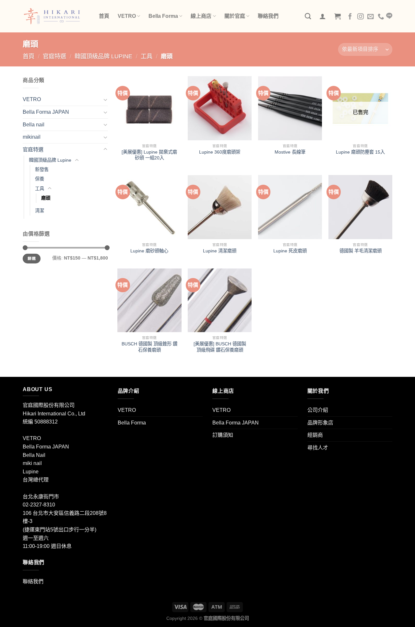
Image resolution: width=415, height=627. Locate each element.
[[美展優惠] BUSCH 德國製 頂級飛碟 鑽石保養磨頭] (220, 300)
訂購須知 (222, 435)
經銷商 (315, 435)
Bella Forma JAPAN (46, 112)
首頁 (104, 16)
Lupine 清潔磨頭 (219, 250)
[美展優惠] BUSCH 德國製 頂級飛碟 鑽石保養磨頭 (220, 347)
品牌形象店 (320, 422)
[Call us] (381, 16)
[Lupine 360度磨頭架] (220, 108)
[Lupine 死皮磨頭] (290, 207)
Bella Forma (163, 16)
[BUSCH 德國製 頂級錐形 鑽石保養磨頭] (149, 300)
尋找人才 (317, 447)
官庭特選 (54, 56)
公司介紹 (317, 410)
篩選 (32, 258)
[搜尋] (308, 16)
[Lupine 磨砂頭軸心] (149, 207)
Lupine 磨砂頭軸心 (149, 250)
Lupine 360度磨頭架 (219, 152)
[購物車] (337, 16)
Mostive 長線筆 (290, 152)
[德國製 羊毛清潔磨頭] (360, 207)
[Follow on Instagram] (360, 16)
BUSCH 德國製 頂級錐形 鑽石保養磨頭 (149, 347)
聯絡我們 (268, 16)
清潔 (39, 210)
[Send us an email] (370, 16)
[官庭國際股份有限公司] (56, 16)
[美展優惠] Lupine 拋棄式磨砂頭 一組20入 (149, 155)
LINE (389, 16)
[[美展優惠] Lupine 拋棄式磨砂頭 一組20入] (149, 108)
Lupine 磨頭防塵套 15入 (360, 152)
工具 (146, 56)
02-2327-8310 (39, 504)
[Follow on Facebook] (350, 16)
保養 (39, 178)
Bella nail (33, 124)
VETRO (127, 16)
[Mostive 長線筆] (290, 108)
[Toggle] (105, 99)
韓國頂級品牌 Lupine (103, 56)
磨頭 (45, 198)
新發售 (42, 169)
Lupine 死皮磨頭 (290, 250)
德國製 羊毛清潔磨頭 (360, 250)
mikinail (32, 137)
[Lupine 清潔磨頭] (220, 207)
